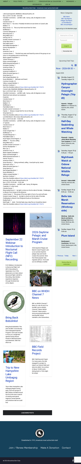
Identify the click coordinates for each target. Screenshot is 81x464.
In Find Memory (66, 22)
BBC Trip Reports (66, 18)
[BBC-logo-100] (40, 429)
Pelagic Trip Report (66, 20)
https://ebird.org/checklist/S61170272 (32, 115)
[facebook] (73, 461)
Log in (66, 46)
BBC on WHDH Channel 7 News (40, 294)
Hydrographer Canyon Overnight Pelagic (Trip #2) (69, 91)
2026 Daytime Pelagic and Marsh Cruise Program (40, 237)
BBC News (66, 16)
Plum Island (68, 235)
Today (66, 256)
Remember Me (67, 51)
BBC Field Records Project (37, 350)
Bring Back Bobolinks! (12, 319)
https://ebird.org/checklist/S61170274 (32, 204)
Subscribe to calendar (66, 263)
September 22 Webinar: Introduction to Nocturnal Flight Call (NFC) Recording (14, 249)
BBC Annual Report (66, 24)
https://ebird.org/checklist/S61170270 (32, 87)
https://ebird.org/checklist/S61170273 (32, 178)
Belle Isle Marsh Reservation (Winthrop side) (68, 203)
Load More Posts (27, 413)
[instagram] (77, 461)
